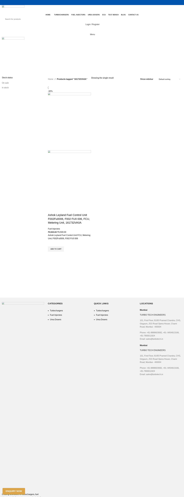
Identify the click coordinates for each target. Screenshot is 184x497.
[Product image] (69, 181)
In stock (5, 88)
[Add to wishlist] (51, 243)
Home (51, 79)
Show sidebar (146, 79)
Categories (8, 64)
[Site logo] (13, 9)
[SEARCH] (178, 19)
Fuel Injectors (54, 229)
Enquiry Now (14, 491)
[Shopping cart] (92, 2)
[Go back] (5, 52)
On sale (5, 83)
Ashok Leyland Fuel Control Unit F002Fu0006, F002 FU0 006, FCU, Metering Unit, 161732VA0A (69, 218)
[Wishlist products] (92, 29)
